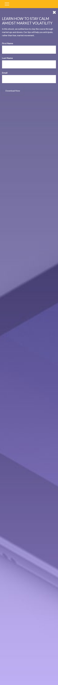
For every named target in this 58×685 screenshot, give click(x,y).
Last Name (7, 58)
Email (4, 72)
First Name (7, 43)
